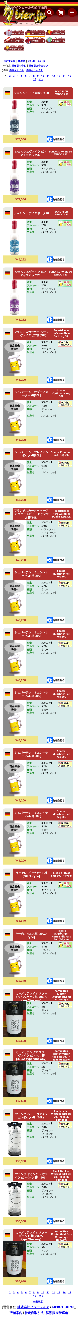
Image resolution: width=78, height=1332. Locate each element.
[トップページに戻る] (25, 13)
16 (34, 79)
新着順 (21, 61)
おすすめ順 (9, 61)
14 (64, 76)
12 (53, 76)
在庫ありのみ (16, 70)
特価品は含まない (38, 65)
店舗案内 (16, 1313)
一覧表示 (38, 1301)
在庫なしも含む (34, 70)
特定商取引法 (34, 1313)
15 (69, 76)
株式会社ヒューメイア (33, 1307)
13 (58, 76)
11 (48, 76)
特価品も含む (19, 65)
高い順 (41, 61)
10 (42, 76)
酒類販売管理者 (57, 1313)
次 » (41, 79)
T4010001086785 (62, 1307)
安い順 (31, 61)
